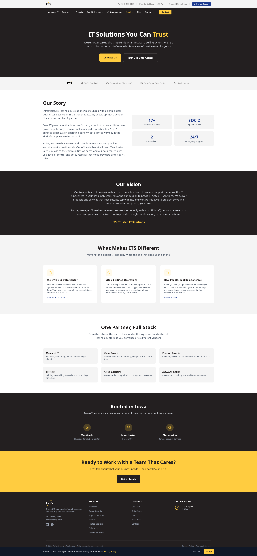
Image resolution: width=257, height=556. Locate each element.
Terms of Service (203, 546)
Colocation (93, 528)
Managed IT (53, 12)
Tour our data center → (57, 297)
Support (148, 12)
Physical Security (96, 515)
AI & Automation (114, 12)
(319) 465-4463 (127, 4)
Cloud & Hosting (93, 12)
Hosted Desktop (96, 524)
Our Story (136, 506)
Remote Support (202, 4)
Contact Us (110, 57)
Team (134, 515)
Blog (139, 12)
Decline (196, 551)
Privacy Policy (188, 546)
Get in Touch (128, 479)
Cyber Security (95, 511)
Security (65, 12)
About (128, 12)
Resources (136, 519)
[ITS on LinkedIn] (47, 524)
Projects (79, 12)
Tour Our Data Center (140, 57)
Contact (165, 12)
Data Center (137, 511)
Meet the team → (172, 297)
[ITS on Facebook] (52, 524)
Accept (209, 551)
